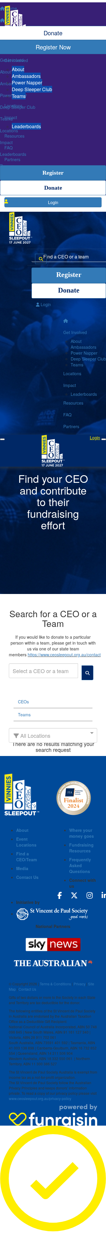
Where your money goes (81, 833)
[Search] (41, 259)
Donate (53, 187)
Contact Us (27, 877)
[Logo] (53, 21)
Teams (19, 96)
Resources (14, 136)
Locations (13, 106)
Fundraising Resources (81, 848)
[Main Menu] (2, 439)
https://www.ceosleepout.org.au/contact (64, 654)
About (18, 69)
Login (13, 201)
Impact (10, 117)
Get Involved (16, 60)
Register (53, 172)
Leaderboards (26, 126)
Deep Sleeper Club (32, 89)
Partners (12, 159)
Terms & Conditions (55, 983)
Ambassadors (26, 76)
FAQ (8, 148)
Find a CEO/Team (26, 856)
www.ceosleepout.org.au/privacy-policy (40, 1098)
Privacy (79, 983)
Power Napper (27, 82)
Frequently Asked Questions (80, 865)
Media (22, 868)
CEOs (23, 702)
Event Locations (26, 842)
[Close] (103, 439)
